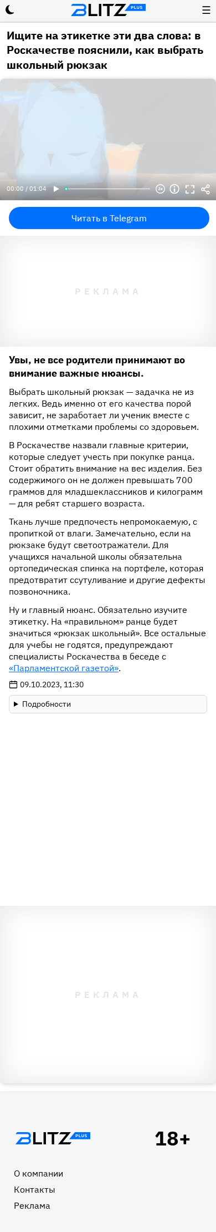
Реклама (32, 1205)
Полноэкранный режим (190, 189)
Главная (52, 1138)
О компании (38, 1173)
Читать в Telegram (109, 218)
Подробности (46, 704)
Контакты (34, 1189)
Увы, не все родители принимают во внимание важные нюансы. (97, 366)
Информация (174, 189)
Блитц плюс (108, 10)
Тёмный (10, 10)
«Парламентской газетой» (64, 667)
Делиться (205, 189)
